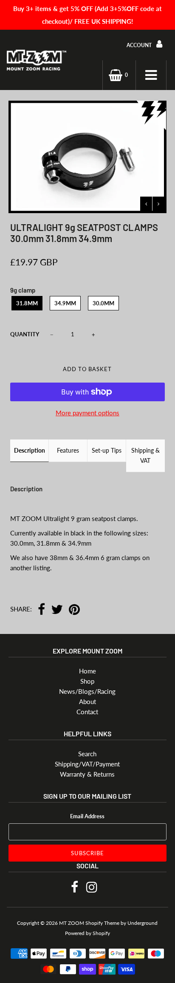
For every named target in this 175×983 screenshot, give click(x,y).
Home (87, 671)
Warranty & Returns (87, 774)
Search (87, 754)
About (87, 701)
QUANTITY (24, 334)
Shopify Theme (102, 923)
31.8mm (27, 303)
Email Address (87, 816)
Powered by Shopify (87, 933)
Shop (87, 681)
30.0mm (103, 303)
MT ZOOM (71, 923)
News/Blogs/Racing (87, 691)
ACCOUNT (140, 45)
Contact (87, 711)
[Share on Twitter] (57, 610)
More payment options (87, 413)
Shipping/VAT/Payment (87, 764)
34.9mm (65, 303)
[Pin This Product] (74, 610)
